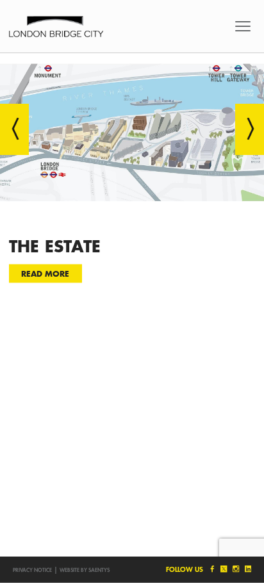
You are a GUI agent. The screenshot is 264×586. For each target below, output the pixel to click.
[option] (132, 181)
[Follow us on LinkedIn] (247, 569)
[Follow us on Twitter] (223, 569)
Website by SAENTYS (85, 570)
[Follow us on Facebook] (211, 569)
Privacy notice (32, 570)
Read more (45, 273)
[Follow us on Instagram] (235, 569)
